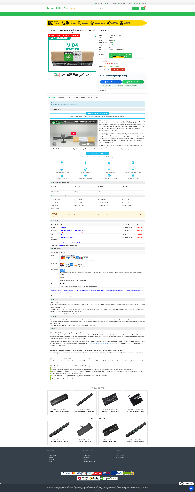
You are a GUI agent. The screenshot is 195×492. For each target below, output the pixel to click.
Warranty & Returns (86, 97)
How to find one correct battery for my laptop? (101, 343)
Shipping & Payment (72, 97)
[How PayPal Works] (117, 473)
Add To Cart (119, 69)
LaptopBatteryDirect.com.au (79, 486)
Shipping (108, 3)
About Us (51, 452)
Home (48, 18)
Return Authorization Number (89, 461)
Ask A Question (103, 90)
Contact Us (143, 3)
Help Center (85, 453)
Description (51, 97)
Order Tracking (122, 3)
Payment (115, 3)
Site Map (50, 461)
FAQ (137, 3)
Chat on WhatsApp (134, 82)
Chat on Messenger (112, 82)
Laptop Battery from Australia (71, 8)
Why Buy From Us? (53, 453)
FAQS (96, 97)
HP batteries (54, 18)
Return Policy (86, 459)
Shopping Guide (99, 3)
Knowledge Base (86, 455)
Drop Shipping (120, 457)
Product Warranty (52, 455)
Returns (131, 3)
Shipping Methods (121, 452)
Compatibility (61, 97)
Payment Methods (121, 455)
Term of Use (51, 459)
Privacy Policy (51, 457)
